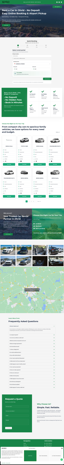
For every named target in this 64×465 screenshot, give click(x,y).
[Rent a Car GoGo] (4, 448)
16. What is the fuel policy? (14, 375)
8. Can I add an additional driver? (15, 352)
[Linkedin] (61, 2)
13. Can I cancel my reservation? (15, 367)
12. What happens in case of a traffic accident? (18, 364)
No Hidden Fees (13, 16)
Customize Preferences (56, 455)
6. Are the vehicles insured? (14, 346)
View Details (9, 164)
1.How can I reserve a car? (14, 326)
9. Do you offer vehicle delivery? (15, 355)
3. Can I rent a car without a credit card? (17, 337)
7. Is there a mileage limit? (14, 349)
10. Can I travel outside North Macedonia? (17, 358)
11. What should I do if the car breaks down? (17, 361)
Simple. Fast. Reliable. (48, 407)
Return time (34, 66)
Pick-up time (15, 66)
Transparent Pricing (23, 16)
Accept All (30, 455)
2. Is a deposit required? (14, 334)
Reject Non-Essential (43, 455)
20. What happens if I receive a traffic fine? (17, 387)
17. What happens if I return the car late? (17, 378)
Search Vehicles (47, 78)
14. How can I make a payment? (15, 369)
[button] (57, 7)
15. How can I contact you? (14, 372)
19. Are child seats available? (15, 384)
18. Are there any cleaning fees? (15, 381)
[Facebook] (57, 2)
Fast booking (5, 16)
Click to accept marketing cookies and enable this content (32, 290)
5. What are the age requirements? (16, 343)
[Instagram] (59, 2)
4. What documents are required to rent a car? (18, 340)
